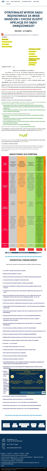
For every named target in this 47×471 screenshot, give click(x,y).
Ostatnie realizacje (26, 1)
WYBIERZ (13, 249)
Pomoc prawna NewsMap (26, 457)
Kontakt (8, 3)
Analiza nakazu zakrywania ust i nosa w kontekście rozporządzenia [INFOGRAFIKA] (22, 405)
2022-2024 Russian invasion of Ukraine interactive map (14, 455)
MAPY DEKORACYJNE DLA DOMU (24, 425)
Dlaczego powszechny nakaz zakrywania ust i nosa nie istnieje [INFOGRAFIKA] (21, 408)
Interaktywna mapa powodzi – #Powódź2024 (12, 460)
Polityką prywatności (19, 468)
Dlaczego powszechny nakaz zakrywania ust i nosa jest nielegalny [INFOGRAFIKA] (21, 315)
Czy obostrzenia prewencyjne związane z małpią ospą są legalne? (18, 283)
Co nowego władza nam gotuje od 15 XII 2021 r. (14, 346)
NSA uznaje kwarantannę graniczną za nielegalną (14, 352)
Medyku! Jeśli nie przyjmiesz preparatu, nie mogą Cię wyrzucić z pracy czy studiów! (22, 337)
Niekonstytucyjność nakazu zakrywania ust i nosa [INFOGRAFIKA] (18, 399)
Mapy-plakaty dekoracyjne (17, 459)
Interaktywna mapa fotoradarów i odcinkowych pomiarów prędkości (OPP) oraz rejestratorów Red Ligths (20, 463)
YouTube (9, 453)
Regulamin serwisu (33, 425)
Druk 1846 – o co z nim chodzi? (10, 343)
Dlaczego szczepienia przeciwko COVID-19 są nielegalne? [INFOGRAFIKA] (19, 334)
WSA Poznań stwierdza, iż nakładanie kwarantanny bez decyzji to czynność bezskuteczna (23, 303)
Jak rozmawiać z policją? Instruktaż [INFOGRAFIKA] (14, 396)
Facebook (15, 453)
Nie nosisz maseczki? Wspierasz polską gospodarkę (15, 355)
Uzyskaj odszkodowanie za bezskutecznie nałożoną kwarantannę (18, 300)
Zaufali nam (36, 1)
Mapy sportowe (14, 425)
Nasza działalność (15, 1)
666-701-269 (18, 447)
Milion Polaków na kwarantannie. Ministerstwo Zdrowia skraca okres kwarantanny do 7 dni (24, 331)
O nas (7, 1)
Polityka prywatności (41, 425)
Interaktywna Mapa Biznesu (6, 425)
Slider (2, 466)
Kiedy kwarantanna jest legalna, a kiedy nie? (13, 359)
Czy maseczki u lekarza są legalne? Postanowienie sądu (16, 279)
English (27, 453)
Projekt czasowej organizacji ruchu (9, 457)
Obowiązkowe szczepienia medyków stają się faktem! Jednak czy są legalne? (21, 340)
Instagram (2, 453)
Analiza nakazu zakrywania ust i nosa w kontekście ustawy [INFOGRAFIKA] (20, 402)
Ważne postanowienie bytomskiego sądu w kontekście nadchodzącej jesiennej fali (22, 276)
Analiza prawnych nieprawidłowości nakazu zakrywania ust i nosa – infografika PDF (21, 35)
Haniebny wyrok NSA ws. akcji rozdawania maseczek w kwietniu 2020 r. (19, 349)
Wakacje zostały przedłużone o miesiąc (12, 273)
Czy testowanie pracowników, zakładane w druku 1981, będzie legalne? (19, 328)
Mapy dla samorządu (38, 457)
